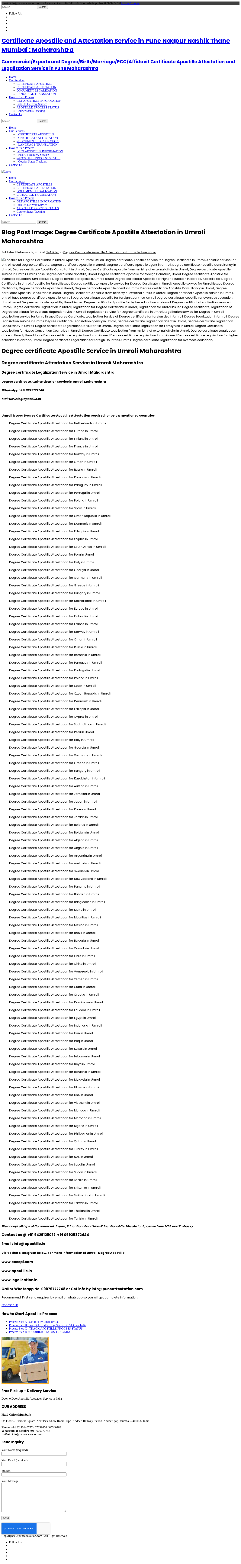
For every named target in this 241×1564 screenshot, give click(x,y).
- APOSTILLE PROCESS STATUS (38, 158)
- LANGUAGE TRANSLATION (37, 144)
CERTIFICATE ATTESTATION (36, 87)
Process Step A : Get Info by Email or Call (34, 1321)
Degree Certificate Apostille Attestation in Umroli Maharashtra (109, 252)
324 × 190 (52, 252)
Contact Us (10, 1305)
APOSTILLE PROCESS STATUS (38, 107)
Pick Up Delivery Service (32, 104)
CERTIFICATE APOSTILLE (35, 83)
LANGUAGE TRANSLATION (36, 93)
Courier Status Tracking (31, 110)
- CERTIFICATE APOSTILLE (35, 134)
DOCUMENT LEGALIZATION (37, 90)
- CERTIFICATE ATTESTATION (37, 137)
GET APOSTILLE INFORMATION (39, 100)
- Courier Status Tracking (32, 161)
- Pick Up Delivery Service (33, 154)
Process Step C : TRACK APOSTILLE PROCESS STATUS (46, 1328)
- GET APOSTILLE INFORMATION (40, 151)
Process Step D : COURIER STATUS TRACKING (40, 1331)
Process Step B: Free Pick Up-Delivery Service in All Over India (47, 1325)
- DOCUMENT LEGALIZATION (38, 141)
